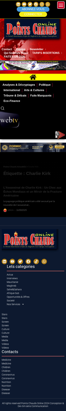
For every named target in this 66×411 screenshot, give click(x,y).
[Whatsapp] (47, 4)
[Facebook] (36, 4)
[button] (33, 14)
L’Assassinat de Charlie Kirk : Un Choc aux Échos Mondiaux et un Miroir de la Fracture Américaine (32, 191)
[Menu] (61, 5)
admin (11, 210)
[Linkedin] (18, 4)
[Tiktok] (36, 261)
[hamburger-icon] (62, 158)
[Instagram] (41, 4)
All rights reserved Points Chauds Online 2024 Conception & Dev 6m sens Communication (33, 404)
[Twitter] (30, 4)
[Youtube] (12, 261)
